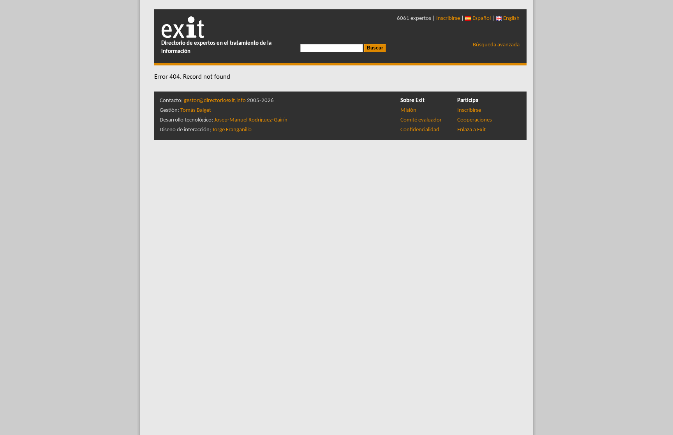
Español (481, 18)
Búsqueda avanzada (496, 45)
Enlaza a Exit (471, 130)
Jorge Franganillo (232, 130)
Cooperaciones (474, 120)
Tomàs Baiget (195, 110)
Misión (408, 110)
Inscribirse (448, 18)
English (511, 18)
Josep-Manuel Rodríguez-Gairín (250, 120)
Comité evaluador (421, 120)
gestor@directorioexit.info (215, 101)
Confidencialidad (419, 130)
